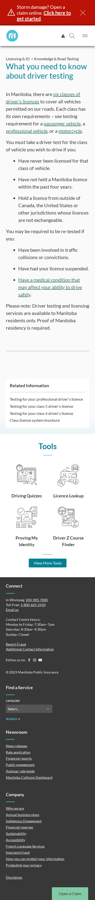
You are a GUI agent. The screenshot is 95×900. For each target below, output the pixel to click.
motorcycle (70, 131)
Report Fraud (16, 644)
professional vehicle (27, 131)
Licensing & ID (18, 58)
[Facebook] (29, 660)
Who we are (15, 808)
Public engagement (20, 765)
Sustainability (16, 833)
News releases (16, 746)
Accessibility (15, 840)
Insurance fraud (18, 852)
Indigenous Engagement (24, 821)
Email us (12, 610)
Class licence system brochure (35, 420)
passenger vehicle (62, 123)
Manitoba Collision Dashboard (29, 777)
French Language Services (25, 846)
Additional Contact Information (30, 649)
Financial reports (19, 758)
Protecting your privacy (24, 865)
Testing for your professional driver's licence (46, 399)
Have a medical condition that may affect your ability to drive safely (50, 287)
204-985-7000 (37, 600)
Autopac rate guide (20, 771)
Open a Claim (70, 893)
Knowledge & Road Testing (56, 58)
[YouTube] (40, 660)
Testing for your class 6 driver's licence (41, 413)
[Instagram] (35, 660)
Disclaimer (14, 877)
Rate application (18, 752)
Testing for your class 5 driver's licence (41, 406)
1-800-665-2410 (33, 605)
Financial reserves (19, 827)
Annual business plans (22, 815)
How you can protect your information (35, 859)
